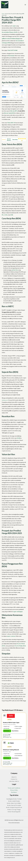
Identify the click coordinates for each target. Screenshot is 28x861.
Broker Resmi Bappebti (14, 811)
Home (3, 13)
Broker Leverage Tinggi (14, 809)
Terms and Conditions (14, 788)
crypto (14, 26)
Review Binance (9, 139)
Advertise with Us (14, 781)
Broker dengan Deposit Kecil (14, 807)
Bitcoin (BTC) (14, 111)
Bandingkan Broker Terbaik (14, 799)
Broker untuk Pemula (14, 801)
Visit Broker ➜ (7, 731)
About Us (14, 777)
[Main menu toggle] (25, 4)
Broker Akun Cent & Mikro (14, 803)
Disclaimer (14, 792)
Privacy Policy (14, 790)
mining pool (5, 400)
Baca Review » (15, 731)
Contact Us (14, 779)
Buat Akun (15, 139)
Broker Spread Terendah (14, 805)
